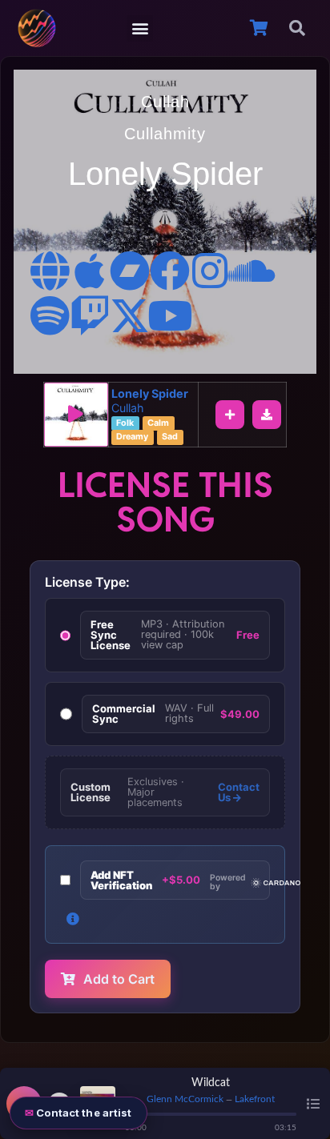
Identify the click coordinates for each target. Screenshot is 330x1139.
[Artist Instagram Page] (210, 271)
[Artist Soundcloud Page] (250, 271)
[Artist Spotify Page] (50, 315)
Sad (170, 436)
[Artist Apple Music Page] (90, 271)
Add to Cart (119, 979)
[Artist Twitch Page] (90, 315)
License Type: (87, 582)
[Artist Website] (50, 271)
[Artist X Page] (130, 315)
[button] (140, 28)
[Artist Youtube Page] (170, 315)
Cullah (165, 101)
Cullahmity (165, 133)
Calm (158, 423)
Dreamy (132, 436)
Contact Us (239, 792)
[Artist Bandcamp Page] (130, 271)
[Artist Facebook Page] (170, 271)
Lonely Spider (149, 393)
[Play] (76, 415)
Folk (125, 423)
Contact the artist (83, 1112)
